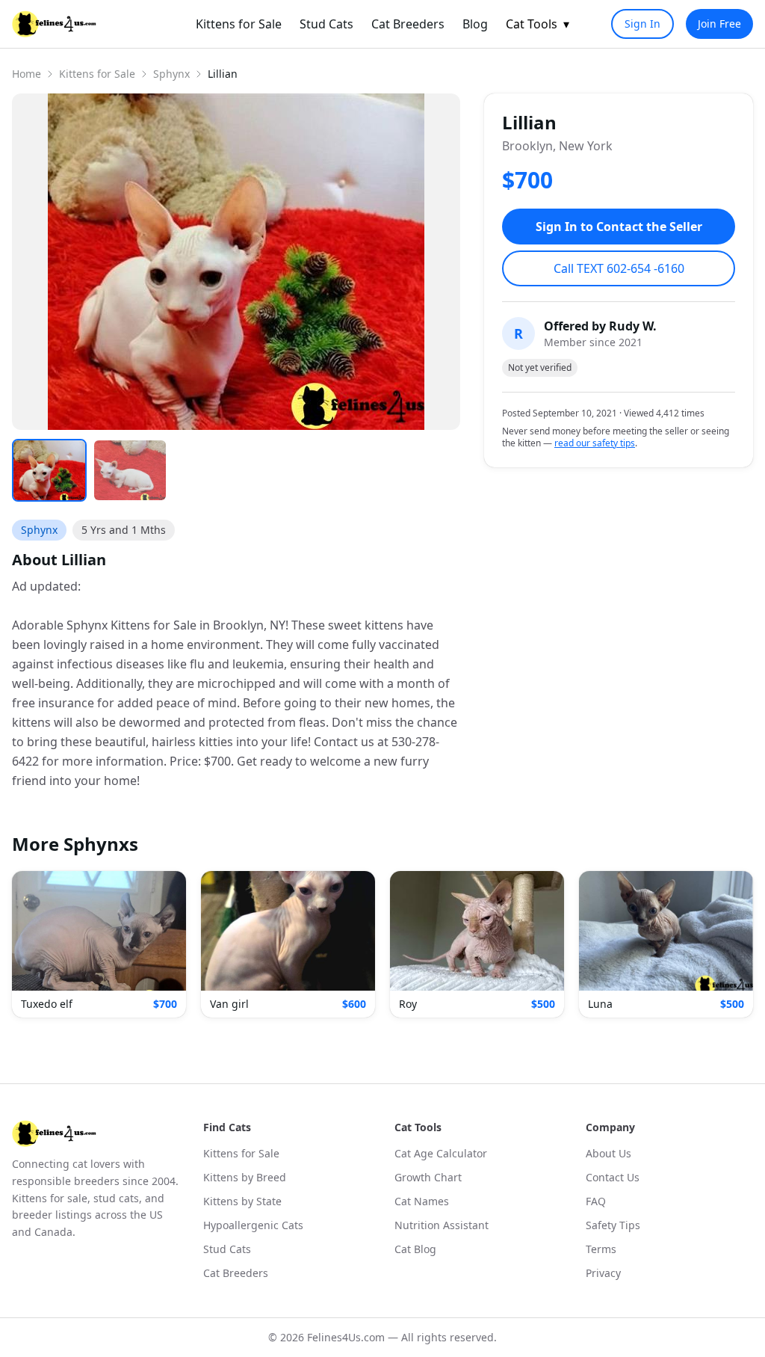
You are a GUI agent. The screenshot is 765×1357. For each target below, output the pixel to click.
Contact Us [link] (612, 1177)
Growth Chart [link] (428, 1177)
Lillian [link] (223, 74)
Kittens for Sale (97, 74)
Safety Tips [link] (613, 1225)
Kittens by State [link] (242, 1201)
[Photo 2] (130, 470)
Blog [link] (475, 24)
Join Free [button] (719, 23)
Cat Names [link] (421, 1201)
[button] (99, 944)
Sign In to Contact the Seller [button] (619, 226)
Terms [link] (601, 1249)
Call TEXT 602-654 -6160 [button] (619, 268)
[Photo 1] (49, 470)
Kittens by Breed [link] (244, 1177)
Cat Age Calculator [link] (440, 1153)
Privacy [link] (603, 1273)
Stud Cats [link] (326, 24)
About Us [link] (608, 1153)
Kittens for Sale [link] (239, 24)
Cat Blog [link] (415, 1249)
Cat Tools (537, 24)
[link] (54, 23)
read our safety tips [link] (594, 443)
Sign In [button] (642, 23)
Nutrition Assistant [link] (441, 1225)
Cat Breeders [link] (408, 24)
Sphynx (171, 74)
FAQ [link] (596, 1201)
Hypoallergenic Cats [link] (253, 1225)
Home (26, 74)
